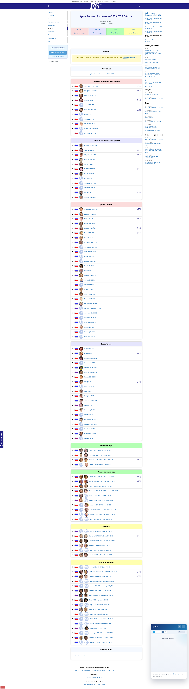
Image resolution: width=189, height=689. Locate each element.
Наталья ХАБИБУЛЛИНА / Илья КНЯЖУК (101, 460)
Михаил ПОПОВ (88, 438)
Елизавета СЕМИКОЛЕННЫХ (92, 308)
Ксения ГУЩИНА (89, 289)
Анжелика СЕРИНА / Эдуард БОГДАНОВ (101, 642)
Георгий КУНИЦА (89, 349)
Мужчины (97, 29)
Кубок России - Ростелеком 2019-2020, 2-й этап (153, 23)
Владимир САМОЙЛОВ (90, 155)
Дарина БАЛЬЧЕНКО (90, 133)
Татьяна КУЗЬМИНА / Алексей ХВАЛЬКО (100, 486)
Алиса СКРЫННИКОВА (90, 247)
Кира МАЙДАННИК (89, 327)
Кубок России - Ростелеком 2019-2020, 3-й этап (153, 27)
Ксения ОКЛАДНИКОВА (91, 128)
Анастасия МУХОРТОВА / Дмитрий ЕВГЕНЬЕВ (102, 481)
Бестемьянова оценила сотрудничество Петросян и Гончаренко (153, 82)
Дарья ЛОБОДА (88, 237)
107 (140, 536)
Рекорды (50, 35)
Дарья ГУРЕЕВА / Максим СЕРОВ (98, 600)
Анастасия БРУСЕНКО (90, 313)
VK (165, 632)
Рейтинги (51, 31)
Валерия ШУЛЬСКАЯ (90, 95)
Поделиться (101, 684)
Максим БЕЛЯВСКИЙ (90, 377)
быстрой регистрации (129, 57)
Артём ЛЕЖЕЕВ (88, 164)
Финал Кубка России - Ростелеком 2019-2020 (154, 40)
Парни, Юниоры (97, 33)
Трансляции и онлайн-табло (101, 670)
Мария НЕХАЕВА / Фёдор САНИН (99, 614)
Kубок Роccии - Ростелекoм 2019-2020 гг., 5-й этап (105, 74)
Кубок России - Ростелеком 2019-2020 (153, 14)
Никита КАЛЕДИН (89, 429)
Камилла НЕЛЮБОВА (90, 275)
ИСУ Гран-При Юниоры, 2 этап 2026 (107, 1)
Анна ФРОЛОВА (88, 100)
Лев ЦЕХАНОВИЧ (89, 173)
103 (140, 169)
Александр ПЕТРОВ (89, 159)
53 (140, 218)
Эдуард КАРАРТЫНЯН (90, 400)
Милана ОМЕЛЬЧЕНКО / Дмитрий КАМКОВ (101, 500)
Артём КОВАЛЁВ (89, 353)
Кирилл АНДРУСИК (89, 410)
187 (140, 232)
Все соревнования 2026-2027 (152, 130)
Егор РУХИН (87, 192)
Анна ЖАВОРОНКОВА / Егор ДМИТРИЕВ (101, 519)
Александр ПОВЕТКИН (90, 372)
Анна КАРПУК (88, 270)
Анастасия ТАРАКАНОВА (91, 86)
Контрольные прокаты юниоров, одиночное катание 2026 (153, 144)
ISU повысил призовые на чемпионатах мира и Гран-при (153, 68)
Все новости (148, 86)
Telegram (158, 632)
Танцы (133, 29)
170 (140, 381)
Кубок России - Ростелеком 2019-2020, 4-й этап (153, 32)
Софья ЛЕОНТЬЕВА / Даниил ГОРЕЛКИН (100, 576)
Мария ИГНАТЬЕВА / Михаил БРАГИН (99, 545)
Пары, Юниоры (115, 33)
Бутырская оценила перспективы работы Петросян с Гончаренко (151, 61)
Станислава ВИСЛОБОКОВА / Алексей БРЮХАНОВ (103, 491)
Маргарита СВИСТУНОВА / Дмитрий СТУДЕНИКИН (103, 571)
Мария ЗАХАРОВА (89, 233)
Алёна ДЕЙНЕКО (89, 119)
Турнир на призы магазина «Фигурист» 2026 (151, 157)
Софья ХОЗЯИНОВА (89, 261)
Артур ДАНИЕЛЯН (89, 150)
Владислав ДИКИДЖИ (90, 358)
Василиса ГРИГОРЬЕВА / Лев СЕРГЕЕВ (100, 590)
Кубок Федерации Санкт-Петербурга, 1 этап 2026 (151, 126)
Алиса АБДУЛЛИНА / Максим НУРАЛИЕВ (101, 595)
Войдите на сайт (176, 674)
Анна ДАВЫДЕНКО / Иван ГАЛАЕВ (98, 609)
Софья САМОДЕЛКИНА (91, 209)
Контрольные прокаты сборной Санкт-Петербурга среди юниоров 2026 (153, 151)
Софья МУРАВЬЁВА (89, 228)
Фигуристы (51, 25)
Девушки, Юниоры (79, 33)
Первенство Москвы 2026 (90, 1)
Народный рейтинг (54, 22)
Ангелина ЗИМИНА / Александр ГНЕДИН (101, 586)
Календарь (51, 15)
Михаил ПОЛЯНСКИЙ (90, 367)
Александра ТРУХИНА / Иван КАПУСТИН (101, 633)
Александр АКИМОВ (90, 197)
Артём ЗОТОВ (88, 178)
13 (140, 209)
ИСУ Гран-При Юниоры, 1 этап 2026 (154, 139)
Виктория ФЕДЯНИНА (90, 303)
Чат (114, 670)
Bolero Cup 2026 (149, 117)
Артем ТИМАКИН (89, 414)
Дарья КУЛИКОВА (89, 124)
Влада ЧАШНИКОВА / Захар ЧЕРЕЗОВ (100, 550)
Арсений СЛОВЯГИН (90, 433)
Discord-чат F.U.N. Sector (94, 677)
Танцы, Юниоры (133, 33)
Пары (115, 29)
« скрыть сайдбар (53, 61)
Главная (50, 12)
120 (140, 571)
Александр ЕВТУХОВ (90, 183)
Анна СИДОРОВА (89, 105)
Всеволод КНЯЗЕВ (89, 363)
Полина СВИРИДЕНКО (90, 242)
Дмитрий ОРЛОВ (89, 396)
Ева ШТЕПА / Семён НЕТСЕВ (98, 628)
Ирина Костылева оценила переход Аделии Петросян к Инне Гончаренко (153, 75)
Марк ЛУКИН (88, 391)
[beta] (94, 7)
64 (140, 476)
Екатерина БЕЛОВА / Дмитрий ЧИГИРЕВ (100, 450)
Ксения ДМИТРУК (89, 332)
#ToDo (50, 41)
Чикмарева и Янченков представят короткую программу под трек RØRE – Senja (153, 53)
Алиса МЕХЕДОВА (89, 280)
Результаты (51, 28)
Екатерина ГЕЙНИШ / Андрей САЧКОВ (100, 495)
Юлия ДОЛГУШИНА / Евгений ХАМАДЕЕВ (101, 619)
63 (140, 459)
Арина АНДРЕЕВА (89, 256)
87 (140, 353)
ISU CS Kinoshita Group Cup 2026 (153, 121)
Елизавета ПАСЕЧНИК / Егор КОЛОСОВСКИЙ (102, 540)
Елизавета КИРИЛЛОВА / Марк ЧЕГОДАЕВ (101, 555)
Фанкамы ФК (86, 670)
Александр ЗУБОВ (89, 188)
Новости (50, 19)
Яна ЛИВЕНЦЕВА (89, 266)
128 (140, 100)
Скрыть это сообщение (57, 56)
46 (140, 150)
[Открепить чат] (179, 626)
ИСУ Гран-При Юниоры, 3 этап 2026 (154, 107)
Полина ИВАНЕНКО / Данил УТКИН (100, 567)
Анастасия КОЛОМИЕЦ (90, 109)
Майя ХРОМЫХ (88, 219)
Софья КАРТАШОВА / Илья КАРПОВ (100, 604)
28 (140, 154)
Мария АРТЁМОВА (89, 299)
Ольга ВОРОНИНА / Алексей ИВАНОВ (100, 623)
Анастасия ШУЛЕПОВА (90, 317)
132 (140, 228)
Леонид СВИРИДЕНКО (90, 145)
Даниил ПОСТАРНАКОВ (91, 419)
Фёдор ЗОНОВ (88, 381)
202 (140, 109)
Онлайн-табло (79, 656)
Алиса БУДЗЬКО (88, 114)
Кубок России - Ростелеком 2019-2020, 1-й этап (153, 19)
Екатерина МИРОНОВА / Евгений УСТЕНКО (101, 536)
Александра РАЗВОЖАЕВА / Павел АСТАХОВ (102, 514)
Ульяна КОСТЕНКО (89, 294)
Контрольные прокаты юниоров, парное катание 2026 (153, 162)
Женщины (79, 29)
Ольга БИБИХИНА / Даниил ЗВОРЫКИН (101, 531)
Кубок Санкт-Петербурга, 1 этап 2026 (153, 112)
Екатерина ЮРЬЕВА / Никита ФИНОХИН (101, 505)
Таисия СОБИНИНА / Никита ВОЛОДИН (100, 455)
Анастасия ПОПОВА (89, 336)
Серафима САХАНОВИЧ (91, 91)
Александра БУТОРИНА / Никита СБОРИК (101, 637)
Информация (52, 38)
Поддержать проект (57, 52)
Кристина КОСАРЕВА (90, 322)
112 (140, 192)
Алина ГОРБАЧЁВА (89, 223)
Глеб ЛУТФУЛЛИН (89, 169)
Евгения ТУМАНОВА (90, 252)
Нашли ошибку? (1, 439)
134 (140, 86)
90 (140, 90)
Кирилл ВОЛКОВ (89, 386)
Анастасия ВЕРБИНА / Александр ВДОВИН (102, 581)
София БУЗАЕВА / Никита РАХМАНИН (100, 464)
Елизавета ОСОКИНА (90, 214)
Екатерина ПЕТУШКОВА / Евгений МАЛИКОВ (101, 476)
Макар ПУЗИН (88, 405)
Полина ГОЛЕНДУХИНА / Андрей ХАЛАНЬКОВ (103, 509)
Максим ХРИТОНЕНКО (90, 424)
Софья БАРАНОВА (89, 285)
